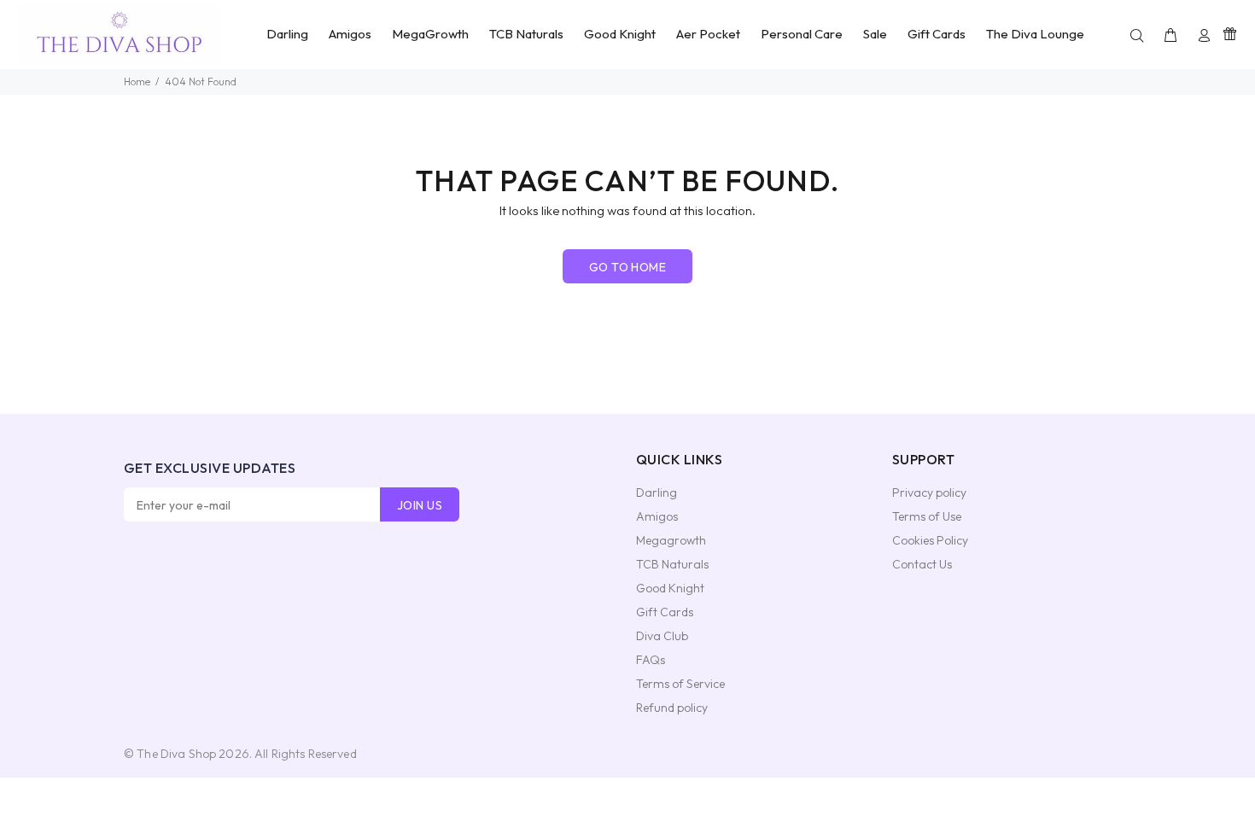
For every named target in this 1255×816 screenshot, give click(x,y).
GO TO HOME (627, 267)
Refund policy (672, 707)
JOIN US (419, 505)
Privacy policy (929, 492)
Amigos (657, 516)
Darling (656, 492)
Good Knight (670, 588)
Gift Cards (664, 612)
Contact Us (922, 564)
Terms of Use (926, 516)
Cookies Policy (930, 540)
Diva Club (662, 636)
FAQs (650, 659)
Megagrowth (671, 540)
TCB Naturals (672, 564)
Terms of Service (680, 683)
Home (137, 81)
